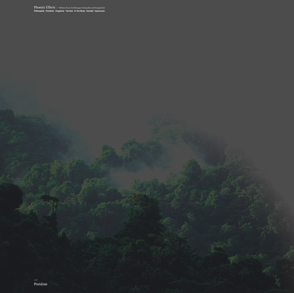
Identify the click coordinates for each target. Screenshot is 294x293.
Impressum (100, 11)
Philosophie (39, 11)
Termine (69, 11)
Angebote (59, 11)
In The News (79, 11)
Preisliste (50, 11)
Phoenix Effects (44, 7)
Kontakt (89, 11)
